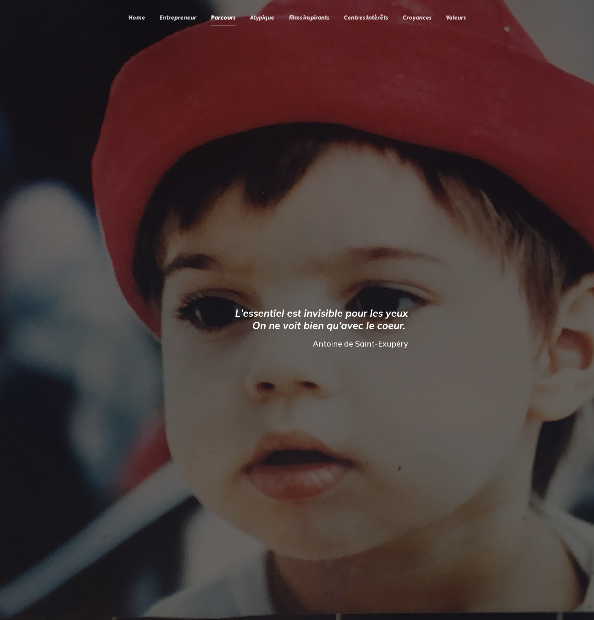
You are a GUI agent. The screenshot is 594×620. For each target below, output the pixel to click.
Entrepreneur (178, 17)
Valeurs (456, 17)
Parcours (223, 17)
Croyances (417, 17)
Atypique (262, 17)
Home (136, 17)
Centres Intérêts (366, 17)
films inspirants (309, 17)
